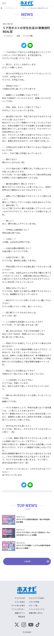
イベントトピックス (36, 609)
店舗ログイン (20, 613)
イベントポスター (18, 609)
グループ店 (33, 605)
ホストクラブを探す (36, 598)
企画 (18, 36)
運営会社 (21, 616)
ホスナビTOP (20, 598)
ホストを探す (20, 602)
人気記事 (27, 561)
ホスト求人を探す (18, 605)
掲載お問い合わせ (36, 613)
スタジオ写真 (34, 602)
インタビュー (8, 36)
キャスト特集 (28, 36)
